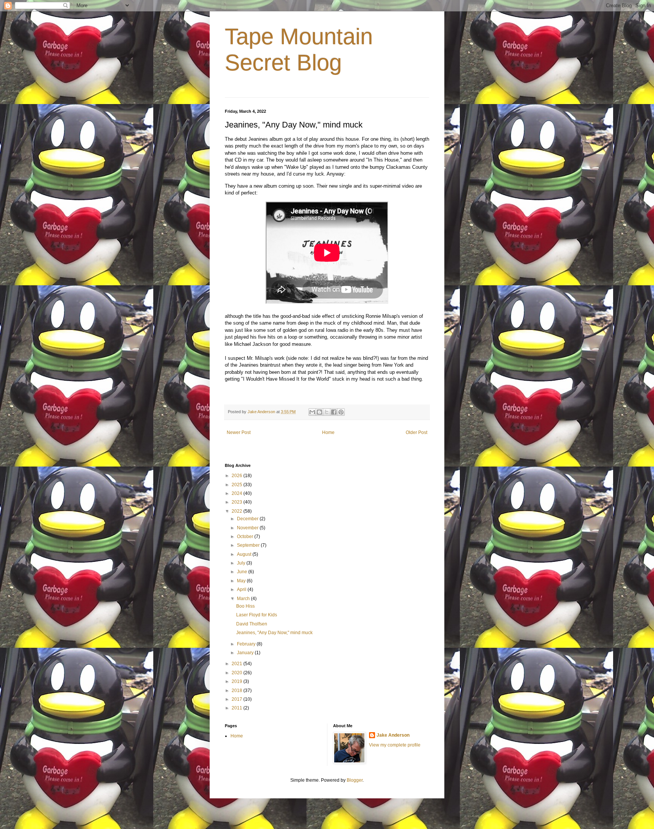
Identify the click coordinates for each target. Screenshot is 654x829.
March (244, 598)
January (246, 652)
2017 (237, 699)
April (242, 589)
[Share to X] (326, 412)
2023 (237, 502)
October (245, 536)
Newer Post (239, 432)
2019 (237, 681)
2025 (237, 484)
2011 (237, 708)
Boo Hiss (245, 606)
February (247, 644)
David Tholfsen (251, 624)
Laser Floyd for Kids (256, 614)
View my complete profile (394, 745)
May (242, 580)
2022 (237, 511)
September (249, 545)
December (248, 518)
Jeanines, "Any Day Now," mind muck (274, 632)
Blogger (355, 780)
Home (328, 432)
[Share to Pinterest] (341, 412)
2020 (237, 672)
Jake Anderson (393, 735)
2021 (237, 663)
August (244, 554)
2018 (237, 690)
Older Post (416, 432)
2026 (237, 475)
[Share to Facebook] (334, 412)
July (241, 563)
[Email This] (312, 412)
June (242, 571)
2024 (237, 493)
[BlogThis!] (319, 412)
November (248, 527)
